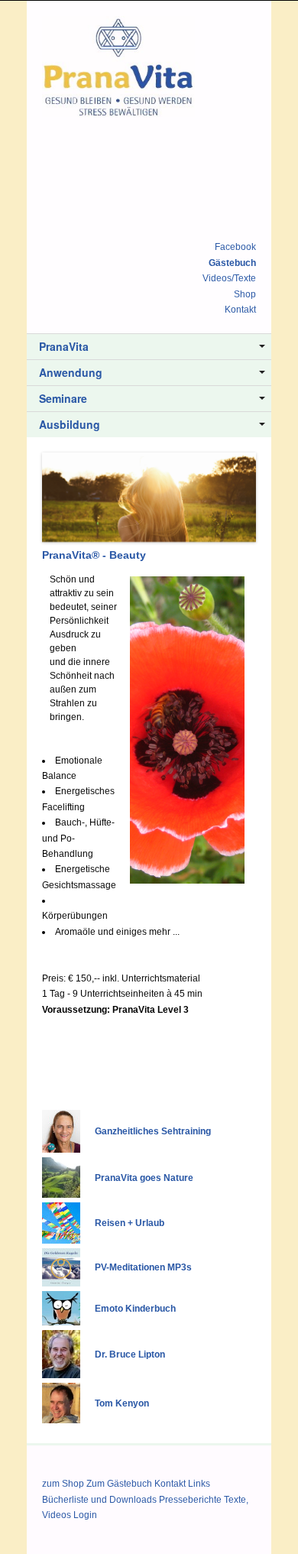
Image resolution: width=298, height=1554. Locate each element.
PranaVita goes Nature (144, 1178)
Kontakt (240, 309)
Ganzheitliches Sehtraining (153, 1131)
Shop (245, 294)
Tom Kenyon (122, 1403)
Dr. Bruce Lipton (130, 1354)
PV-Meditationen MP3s (143, 1267)
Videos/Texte (229, 278)
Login (85, 1515)
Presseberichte (190, 1499)
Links (199, 1483)
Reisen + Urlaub (129, 1223)
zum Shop (63, 1483)
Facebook (235, 247)
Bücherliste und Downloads (99, 1499)
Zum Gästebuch (119, 1483)
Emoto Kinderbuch (135, 1308)
